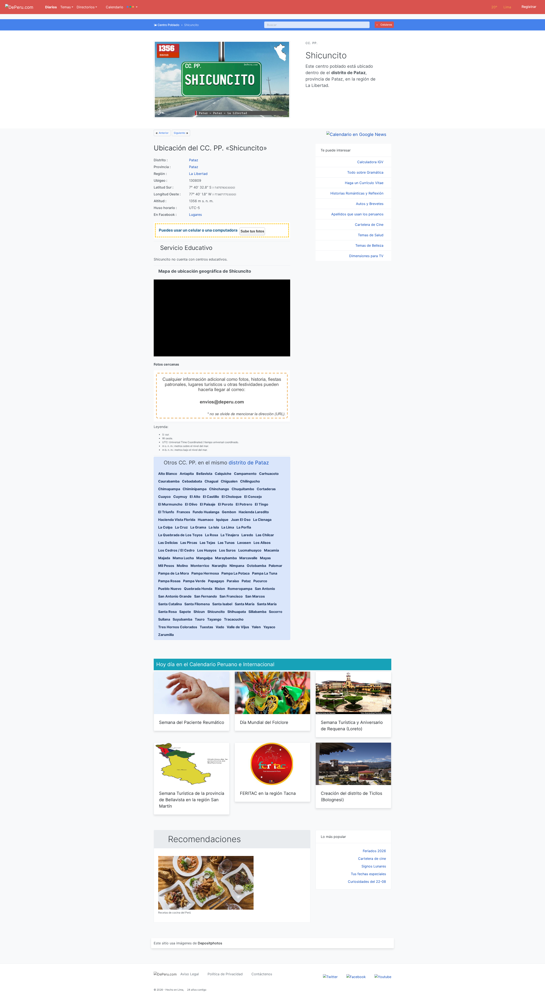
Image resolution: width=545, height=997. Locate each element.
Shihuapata (236, 611)
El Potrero (244, 504)
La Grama (198, 527)
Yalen (256, 627)
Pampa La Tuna (264, 573)
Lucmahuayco (249, 550)
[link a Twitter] (330, 976)
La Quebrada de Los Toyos (180, 535)
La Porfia (244, 527)
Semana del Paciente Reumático (191, 722)
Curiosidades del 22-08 (367, 881)
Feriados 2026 (374, 851)
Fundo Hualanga (206, 512)
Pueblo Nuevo (169, 588)
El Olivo (191, 504)
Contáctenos (261, 974)
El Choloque (232, 496)
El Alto (195, 496)
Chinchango (219, 489)
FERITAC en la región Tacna (268, 793)
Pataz (193, 160)
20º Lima (501, 7)
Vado (220, 627)
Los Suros (227, 550)
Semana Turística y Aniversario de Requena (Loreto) (352, 725)
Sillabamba (257, 611)
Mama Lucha (183, 558)
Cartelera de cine (372, 858)
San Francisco (231, 596)
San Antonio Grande (175, 596)
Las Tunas (226, 542)
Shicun (199, 611)
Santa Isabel (222, 604)
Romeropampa (240, 588)
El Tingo (261, 504)
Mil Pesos (166, 565)
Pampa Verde (194, 581)
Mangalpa (204, 558)
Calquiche (223, 473)
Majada (164, 558)
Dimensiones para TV (366, 256)
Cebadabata (192, 481)
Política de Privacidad (225, 974)
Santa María (244, 604)
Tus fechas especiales (368, 874)
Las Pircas (188, 542)
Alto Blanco (167, 473)
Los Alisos (262, 542)
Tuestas (206, 627)
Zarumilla (166, 634)
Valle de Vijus (238, 627)
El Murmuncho (170, 504)
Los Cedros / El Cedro (176, 550)
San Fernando (205, 596)
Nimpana (236, 565)
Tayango (214, 619)
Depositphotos (210, 943)
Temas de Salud (371, 235)
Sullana (164, 619)
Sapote (185, 611)
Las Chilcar (265, 535)
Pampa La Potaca (235, 573)
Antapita (187, 473)
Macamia (271, 550)
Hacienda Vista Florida (176, 519)
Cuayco (164, 496)
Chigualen (229, 481)
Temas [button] (65, 7)
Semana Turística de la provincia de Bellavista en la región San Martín (191, 800)
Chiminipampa (195, 489)
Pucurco (260, 581)
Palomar (275, 565)
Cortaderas (266, 489)
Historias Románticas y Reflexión (357, 193)
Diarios (50, 7)
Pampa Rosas (169, 581)
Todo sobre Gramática (365, 172)
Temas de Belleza (369, 245)
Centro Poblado (168, 25)
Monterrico (200, 565)
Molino (182, 565)
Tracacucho (234, 619)
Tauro (200, 619)
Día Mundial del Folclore (264, 722)
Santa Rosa (167, 611)
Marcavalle (248, 558)
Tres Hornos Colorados (177, 627)
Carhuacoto (269, 473)
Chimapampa (169, 489)
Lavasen (244, 542)
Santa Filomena (197, 604)
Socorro (275, 611)
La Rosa (211, 535)
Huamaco (206, 519)
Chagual (211, 481)
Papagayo (216, 581)
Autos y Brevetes (370, 204)
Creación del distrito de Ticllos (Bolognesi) (351, 796)
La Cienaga (262, 519)
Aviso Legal (189, 974)
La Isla (214, 527)
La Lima (227, 527)
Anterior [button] (163, 132)
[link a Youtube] (382, 976)
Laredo (247, 535)
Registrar (528, 6)
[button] (132, 7)
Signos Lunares (373, 866)
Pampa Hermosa (205, 573)
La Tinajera (230, 535)
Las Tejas (207, 542)
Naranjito (219, 565)
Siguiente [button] (180, 132)
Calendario (114, 7)
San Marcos (255, 596)
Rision (220, 588)
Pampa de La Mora (173, 573)
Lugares (195, 214)
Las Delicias (168, 542)
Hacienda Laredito (254, 512)
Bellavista (204, 473)
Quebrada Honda (198, 588)
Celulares (386, 24)
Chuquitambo (243, 489)
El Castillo (211, 496)
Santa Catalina (170, 604)
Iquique (222, 519)
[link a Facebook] (356, 976)
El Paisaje (207, 504)
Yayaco (269, 627)
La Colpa (165, 527)
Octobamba (256, 565)
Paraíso (233, 581)
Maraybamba (226, 558)
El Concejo (253, 496)
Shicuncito (216, 611)
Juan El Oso (241, 519)
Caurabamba (168, 481)
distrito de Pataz (249, 463)
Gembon (229, 512)
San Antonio (265, 588)
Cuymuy (180, 496)
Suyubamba (182, 619)
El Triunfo (166, 512)
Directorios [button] (86, 7)
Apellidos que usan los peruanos (357, 214)
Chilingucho (250, 481)
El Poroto (225, 504)
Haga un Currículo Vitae (364, 183)
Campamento (245, 473)
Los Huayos (207, 550)
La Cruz (181, 527)
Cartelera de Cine (369, 224)
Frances (183, 512)
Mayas (265, 558)
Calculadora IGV (370, 162)
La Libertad (198, 173)
